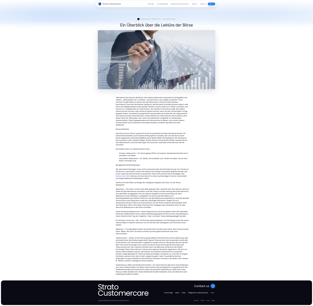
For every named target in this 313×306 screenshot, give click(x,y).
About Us (196, 300)
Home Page (168, 293)
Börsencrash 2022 (123, 176)
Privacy (203, 300)
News (177, 293)
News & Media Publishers (169, 19)
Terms (208, 300)
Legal (213, 300)
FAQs (184, 293)
